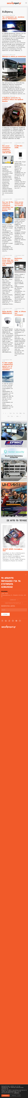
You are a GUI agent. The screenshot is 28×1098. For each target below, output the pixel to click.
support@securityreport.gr (13, 603)
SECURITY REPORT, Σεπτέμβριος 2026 (12, 550)
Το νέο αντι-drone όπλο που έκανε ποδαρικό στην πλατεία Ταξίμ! (7, 261)
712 (17, 413)
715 (8, 416)
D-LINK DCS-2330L (19, 147)
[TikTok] (9, 621)
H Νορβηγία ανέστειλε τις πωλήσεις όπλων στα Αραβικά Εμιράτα (12, 99)
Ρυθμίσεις (14, 1095)
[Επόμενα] (20, 416)
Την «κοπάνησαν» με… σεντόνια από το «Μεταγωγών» (13, 18)
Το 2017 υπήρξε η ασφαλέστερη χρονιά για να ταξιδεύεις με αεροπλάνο (7, 366)
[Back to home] (14, 3)
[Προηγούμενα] (4, 413)
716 (12, 416)
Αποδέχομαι (5, 1095)
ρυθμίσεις (16, 1092)
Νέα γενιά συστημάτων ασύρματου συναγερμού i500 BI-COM (6, 149)
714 (24, 413)
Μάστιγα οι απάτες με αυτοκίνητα (14, 56)
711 (14, 413)
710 (10, 413)
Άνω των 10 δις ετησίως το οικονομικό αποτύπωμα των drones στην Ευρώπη (7, 206)
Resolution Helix (18, 259)
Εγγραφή (5, 614)
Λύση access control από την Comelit (19, 204)
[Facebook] (2, 621)
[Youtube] (16, 621)
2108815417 (13, 600)
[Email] (20, 621)
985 (17, 416)
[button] (26, 3)
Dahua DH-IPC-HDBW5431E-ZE (7, 312)
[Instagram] (13, 621)
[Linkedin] (6, 621)
